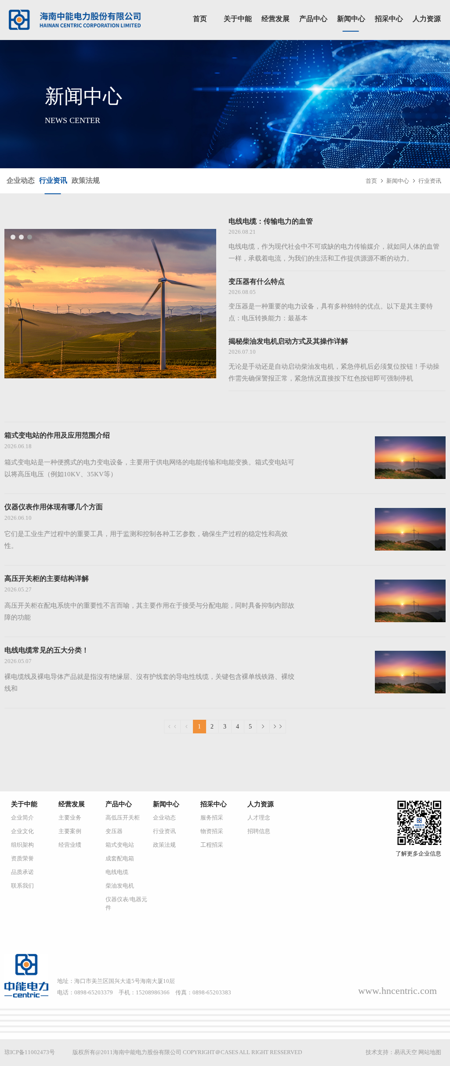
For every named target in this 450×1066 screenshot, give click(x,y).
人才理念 (258, 817)
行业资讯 (53, 180)
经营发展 (275, 18)
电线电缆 (116, 872)
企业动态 (21, 180)
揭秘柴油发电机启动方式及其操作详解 (288, 341)
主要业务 (69, 817)
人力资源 (427, 18)
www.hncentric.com (397, 990)
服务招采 (211, 817)
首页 (200, 18)
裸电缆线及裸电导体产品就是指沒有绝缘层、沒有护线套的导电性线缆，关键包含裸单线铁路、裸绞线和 (149, 682)
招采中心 (389, 18)
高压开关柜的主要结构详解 (46, 578)
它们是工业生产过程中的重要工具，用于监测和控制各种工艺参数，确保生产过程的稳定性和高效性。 (146, 539)
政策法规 (86, 180)
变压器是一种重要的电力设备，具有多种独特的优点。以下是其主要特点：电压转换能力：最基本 (331, 312)
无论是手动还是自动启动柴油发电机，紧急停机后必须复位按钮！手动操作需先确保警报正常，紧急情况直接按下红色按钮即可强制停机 (334, 372)
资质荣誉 (22, 858)
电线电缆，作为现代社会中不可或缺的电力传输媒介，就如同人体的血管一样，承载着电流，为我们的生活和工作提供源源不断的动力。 (334, 252)
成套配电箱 (119, 858)
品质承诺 (22, 872)
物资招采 (211, 831)
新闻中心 (351, 18)
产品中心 (313, 18)
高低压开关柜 (122, 817)
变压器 (114, 831)
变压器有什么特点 (257, 281)
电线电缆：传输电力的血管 (271, 221)
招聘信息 (258, 831)
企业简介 (22, 817)
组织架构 (22, 844)
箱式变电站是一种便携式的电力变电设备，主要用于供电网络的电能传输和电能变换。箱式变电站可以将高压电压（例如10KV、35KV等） (149, 468)
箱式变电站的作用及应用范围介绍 (57, 435)
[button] (13, 237)
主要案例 (69, 831)
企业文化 (22, 831)
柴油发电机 (119, 885)
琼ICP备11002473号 (29, 1052)
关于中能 (238, 18)
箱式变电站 (119, 844)
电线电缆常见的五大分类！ (46, 650)
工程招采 (211, 844)
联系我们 (22, 885)
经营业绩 (69, 844)
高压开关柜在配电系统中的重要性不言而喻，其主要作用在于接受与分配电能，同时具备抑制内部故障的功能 (149, 611)
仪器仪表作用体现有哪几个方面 (53, 507)
